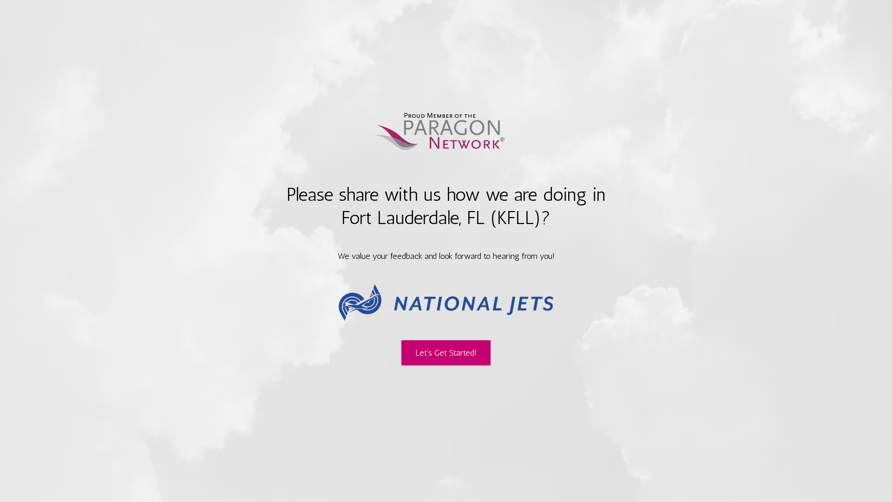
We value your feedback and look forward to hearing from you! (446, 256)
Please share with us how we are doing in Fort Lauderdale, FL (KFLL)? (446, 206)
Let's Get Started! (446, 353)
